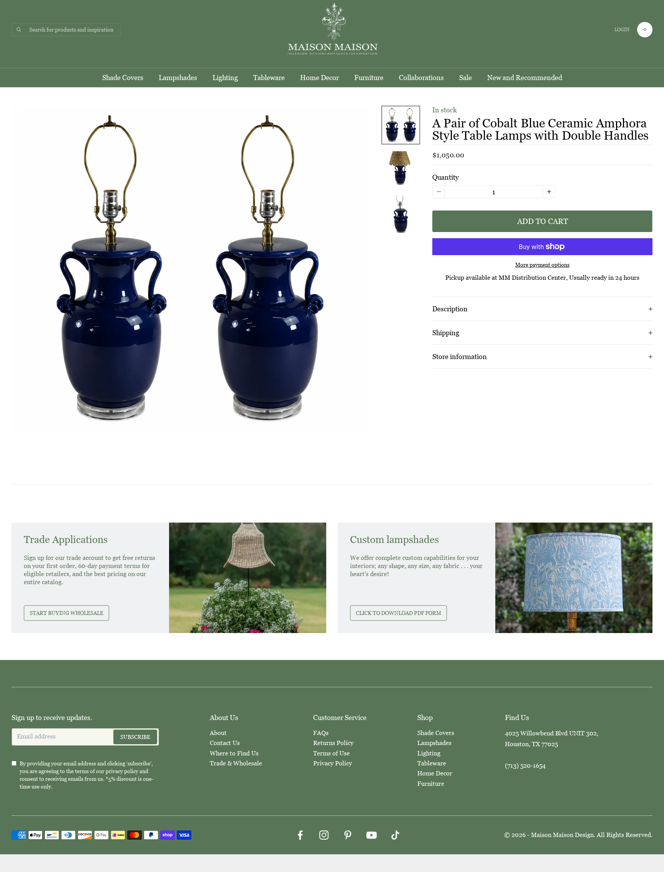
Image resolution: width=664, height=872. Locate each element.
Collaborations (421, 78)
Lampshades (178, 78)
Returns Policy (333, 743)
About (218, 733)
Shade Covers (122, 78)
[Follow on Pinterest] (348, 835)
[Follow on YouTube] (371, 835)
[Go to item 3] (401, 214)
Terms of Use (331, 753)
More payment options (542, 265)
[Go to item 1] (401, 125)
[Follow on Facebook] (300, 835)
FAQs (321, 733)
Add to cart (542, 221)
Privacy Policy (332, 763)
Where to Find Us (234, 753)
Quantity (445, 177)
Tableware (269, 78)
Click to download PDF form (398, 613)
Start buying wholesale (66, 613)
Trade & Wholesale (236, 763)
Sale (465, 78)
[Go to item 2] (401, 169)
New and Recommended (524, 78)
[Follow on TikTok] (395, 835)
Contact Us (225, 743)
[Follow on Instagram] (324, 835)
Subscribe (135, 737)
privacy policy (122, 771)
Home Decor (319, 78)
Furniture (368, 78)
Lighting (225, 78)
